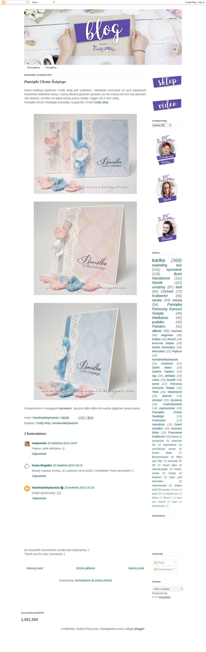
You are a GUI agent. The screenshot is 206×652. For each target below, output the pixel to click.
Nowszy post (35, 568)
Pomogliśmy (51, 68)
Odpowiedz (39, 453)
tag (154, 375)
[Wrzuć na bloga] (82, 417)
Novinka (176, 331)
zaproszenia (167, 408)
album (157, 331)
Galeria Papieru (163, 371)
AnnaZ (171, 339)
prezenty (173, 460)
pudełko (158, 322)
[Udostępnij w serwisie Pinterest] (92, 417)
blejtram (156, 477)
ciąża (174, 501)
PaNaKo (158, 326)
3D (153, 465)
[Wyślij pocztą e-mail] (79, 417)
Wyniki (157, 283)
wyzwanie (174, 270)
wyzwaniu (65, 408)
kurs (176, 489)
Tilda (155, 392)
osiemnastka (159, 485)
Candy (172, 473)
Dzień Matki (162, 452)
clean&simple (160, 469)
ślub (178, 287)
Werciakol (158, 351)
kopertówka (169, 444)
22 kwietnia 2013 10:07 (62, 443)
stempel (157, 400)
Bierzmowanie (160, 456)
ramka (157, 300)
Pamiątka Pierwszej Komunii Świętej (167, 308)
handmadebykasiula (46, 487)
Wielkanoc (160, 318)
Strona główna (33, 68)
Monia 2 (167, 497)
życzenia (176, 400)
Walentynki (175, 392)
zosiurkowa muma (164, 448)
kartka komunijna (163, 347)
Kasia (175, 436)
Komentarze (164, 569)
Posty (160, 562)
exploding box (167, 265)
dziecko (167, 396)
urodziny (158, 287)
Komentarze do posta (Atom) (93, 580)
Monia (155, 497)
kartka (158, 260)
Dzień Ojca (170, 465)
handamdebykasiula (65, 423)
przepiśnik (158, 440)
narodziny (158, 424)
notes (155, 379)
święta (156, 339)
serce (155, 383)
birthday (165, 489)
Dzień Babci (162, 367)
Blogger (139, 628)
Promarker (159, 420)
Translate (164, 597)
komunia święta (163, 343)
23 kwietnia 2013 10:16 (79, 487)
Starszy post (136, 568)
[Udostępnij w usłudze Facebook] (89, 417)
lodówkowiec (158, 506)
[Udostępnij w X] (86, 417)
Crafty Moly (101, 102)
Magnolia (167, 335)
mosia (177, 300)
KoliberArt (160, 296)
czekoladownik (172, 404)
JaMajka (169, 375)
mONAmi (167, 363)
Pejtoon (177, 351)
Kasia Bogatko (42, 465)
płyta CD (156, 493)
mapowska (39, 443)
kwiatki (171, 379)
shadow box (172, 493)
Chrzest (167, 291)
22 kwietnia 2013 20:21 (68, 465)
